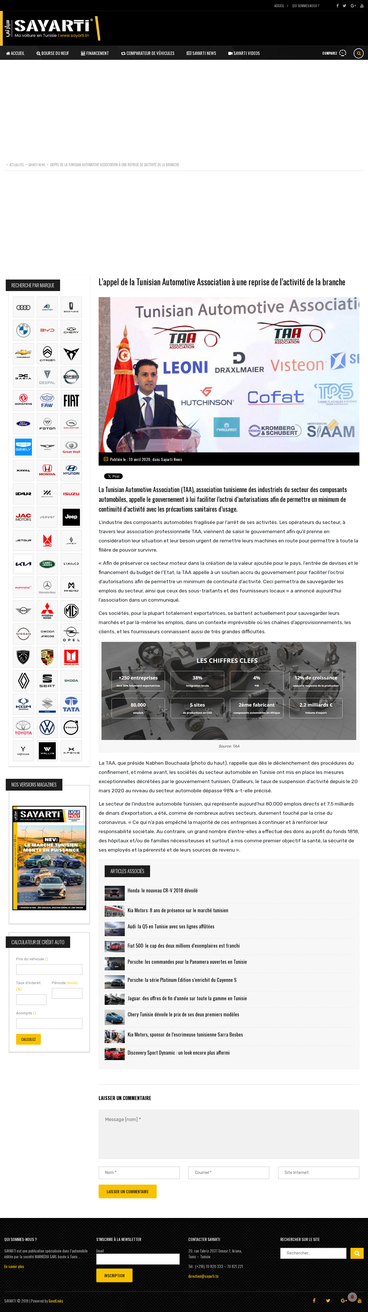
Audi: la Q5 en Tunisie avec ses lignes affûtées (171, 926)
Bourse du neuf (55, 53)
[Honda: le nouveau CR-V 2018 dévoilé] (115, 893)
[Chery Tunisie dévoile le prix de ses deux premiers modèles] (115, 1017)
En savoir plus (14, 1266)
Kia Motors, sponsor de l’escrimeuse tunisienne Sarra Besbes (185, 1034)
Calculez (28, 1039)
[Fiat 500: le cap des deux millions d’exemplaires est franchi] (115, 946)
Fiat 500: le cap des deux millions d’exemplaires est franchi (184, 945)
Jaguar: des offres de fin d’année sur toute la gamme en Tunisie (187, 998)
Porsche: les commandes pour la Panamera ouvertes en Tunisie (187, 961)
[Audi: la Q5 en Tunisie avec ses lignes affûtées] (115, 929)
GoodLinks (56, 1301)
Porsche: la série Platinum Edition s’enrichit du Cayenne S (182, 979)
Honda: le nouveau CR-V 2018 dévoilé (163, 890)
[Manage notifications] (352, 1297)
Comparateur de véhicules (150, 53)
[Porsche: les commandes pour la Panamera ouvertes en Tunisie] (115, 963)
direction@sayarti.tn (203, 1276)
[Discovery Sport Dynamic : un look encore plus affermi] (115, 1054)
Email (100, 1251)
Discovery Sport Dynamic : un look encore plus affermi (179, 1052)
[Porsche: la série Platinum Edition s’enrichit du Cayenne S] (115, 982)
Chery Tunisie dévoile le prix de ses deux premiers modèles (183, 1014)
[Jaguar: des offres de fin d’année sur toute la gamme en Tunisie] (115, 999)
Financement (97, 53)
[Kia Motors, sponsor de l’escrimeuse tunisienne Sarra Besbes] (115, 1036)
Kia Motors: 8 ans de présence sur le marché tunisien (178, 910)
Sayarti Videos (246, 53)
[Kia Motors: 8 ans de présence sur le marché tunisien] (115, 911)
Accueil (279, 5)
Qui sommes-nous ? (305, 5)
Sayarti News (203, 53)
